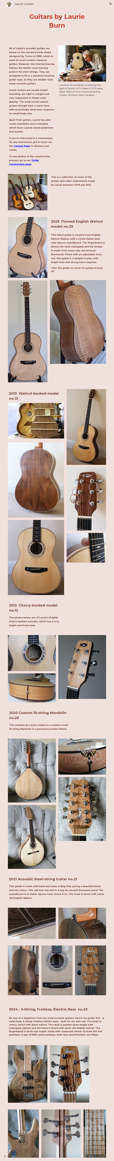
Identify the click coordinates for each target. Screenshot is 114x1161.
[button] (3, 4)
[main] (57, 21)
